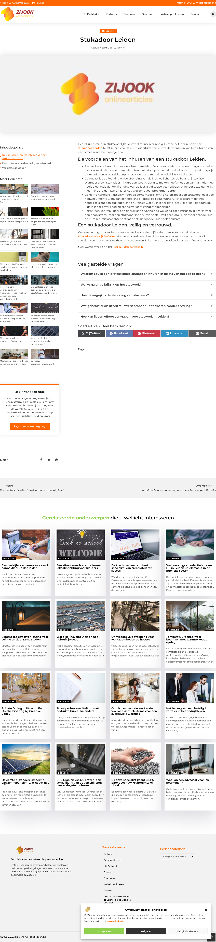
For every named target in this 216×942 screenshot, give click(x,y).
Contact (196, 14)
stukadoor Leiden (90, 148)
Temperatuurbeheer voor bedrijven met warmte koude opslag (186, 639)
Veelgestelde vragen (14, 167)
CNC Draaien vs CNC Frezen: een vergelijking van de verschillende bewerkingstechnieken (80, 782)
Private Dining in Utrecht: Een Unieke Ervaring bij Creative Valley (23, 711)
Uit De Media (91, 14)
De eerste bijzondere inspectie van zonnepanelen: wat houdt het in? (25, 782)
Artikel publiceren (172, 14)
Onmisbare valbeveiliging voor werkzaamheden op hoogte (132, 638)
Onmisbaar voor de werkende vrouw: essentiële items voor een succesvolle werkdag (134, 711)
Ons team (148, 14)
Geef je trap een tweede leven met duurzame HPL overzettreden (44, 244)
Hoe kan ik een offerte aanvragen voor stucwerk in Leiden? (147, 316)
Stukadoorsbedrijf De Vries (96, 236)
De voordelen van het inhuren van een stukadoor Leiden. (24, 156)
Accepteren (104, 931)
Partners (111, 14)
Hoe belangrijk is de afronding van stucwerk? (147, 295)
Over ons (129, 14)
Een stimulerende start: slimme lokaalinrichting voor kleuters (43, 318)
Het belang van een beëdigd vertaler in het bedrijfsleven (186, 710)
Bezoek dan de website (129, 247)
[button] (206, 910)
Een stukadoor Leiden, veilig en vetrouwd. (26, 163)
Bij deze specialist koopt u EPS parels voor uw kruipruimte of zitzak (132, 782)
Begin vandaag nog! (30, 391)
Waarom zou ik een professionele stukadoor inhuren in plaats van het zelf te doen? (147, 273)
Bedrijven (108, 30)
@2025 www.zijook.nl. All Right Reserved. (23, 936)
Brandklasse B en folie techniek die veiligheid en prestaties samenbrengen (44, 290)
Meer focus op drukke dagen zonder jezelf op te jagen (43, 221)
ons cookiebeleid (115, 921)
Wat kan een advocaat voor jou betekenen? (187, 781)
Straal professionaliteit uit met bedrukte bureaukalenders (78, 710)
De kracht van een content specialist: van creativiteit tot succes (131, 568)
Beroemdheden (112, 860)
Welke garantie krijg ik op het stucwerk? (147, 284)
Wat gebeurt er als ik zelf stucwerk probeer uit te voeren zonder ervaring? (147, 306)
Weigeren (146, 931)
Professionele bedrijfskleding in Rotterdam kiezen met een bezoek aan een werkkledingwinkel (13, 293)
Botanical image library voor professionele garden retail (44, 199)
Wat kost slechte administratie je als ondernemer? (40, 341)
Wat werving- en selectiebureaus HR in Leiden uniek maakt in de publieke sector (189, 568)
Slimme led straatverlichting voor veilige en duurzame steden (25, 638)
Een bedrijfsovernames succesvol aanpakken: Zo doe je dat (12, 318)
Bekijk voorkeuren (187, 931)
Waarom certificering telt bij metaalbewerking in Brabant (14, 199)
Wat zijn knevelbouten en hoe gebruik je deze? (77, 638)
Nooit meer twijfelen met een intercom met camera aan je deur (13, 267)
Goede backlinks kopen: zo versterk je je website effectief (117, 899)
